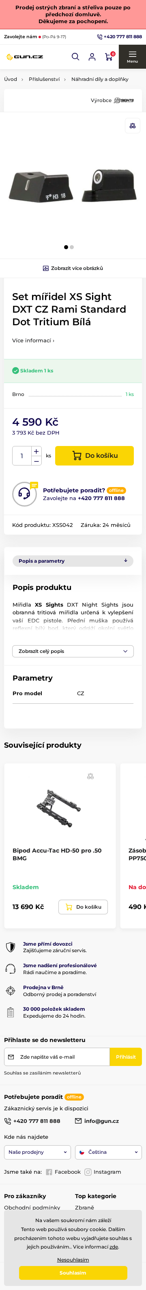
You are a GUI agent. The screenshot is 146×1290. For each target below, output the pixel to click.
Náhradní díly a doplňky (100, 79)
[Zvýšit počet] (36, 451)
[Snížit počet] (36, 461)
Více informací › (33, 340)
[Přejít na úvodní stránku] (24, 57)
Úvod (10, 79)
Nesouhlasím (73, 1260)
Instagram (107, 1171)
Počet (22, 456)
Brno (18, 394)
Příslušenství (44, 79)
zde (114, 1247)
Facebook (68, 1171)
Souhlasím (73, 1273)
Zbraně (84, 1207)
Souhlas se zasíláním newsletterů (42, 1073)
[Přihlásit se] (92, 57)
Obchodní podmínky (32, 1207)
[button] (76, 57)
